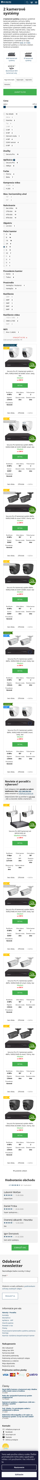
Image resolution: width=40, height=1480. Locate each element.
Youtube (9, 1437)
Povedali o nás (7, 1325)
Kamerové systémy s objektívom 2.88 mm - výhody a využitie (19, 1403)
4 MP (9, 139)
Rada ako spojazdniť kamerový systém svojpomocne (17, 1396)
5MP (9, 303)
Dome (10, 274)
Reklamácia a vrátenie (10, 1361)
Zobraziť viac (20, 1247)
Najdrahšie (29, 80)
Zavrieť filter (20, 92)
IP (24, 43)
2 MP (9, 126)
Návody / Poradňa (9, 1312)
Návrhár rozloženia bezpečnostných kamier (18, 1336)
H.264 (9, 185)
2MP (9, 297)
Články (4, 1328)
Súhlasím (19, 1474)
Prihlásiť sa (10, 1296)
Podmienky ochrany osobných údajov (16, 1358)
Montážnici (6, 1318)
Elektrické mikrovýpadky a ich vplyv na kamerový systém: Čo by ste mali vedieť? (18, 1415)
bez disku (11, 208)
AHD (21, 43)
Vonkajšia (11, 288)
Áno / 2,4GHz (12, 332)
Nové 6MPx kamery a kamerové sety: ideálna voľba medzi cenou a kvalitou (19, 1390)
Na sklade (11, 114)
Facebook (9, 1432)
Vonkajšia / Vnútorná (15, 285)
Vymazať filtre (19, 337)
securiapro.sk (11, 1434)
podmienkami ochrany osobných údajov (18, 1287)
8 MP (9, 133)
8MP (9, 306)
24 (8, 244)
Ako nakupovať (7, 1348)
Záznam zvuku (12, 136)
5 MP (9, 130)
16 (9, 240)
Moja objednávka (8, 1363)
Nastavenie (19, 1467)
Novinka (10, 120)
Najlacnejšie (20, 80)
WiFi (28, 43)
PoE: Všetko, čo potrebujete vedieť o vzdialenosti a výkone (16, 1409)
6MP (9, 309)
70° (9, 197)
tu (2, 1462)
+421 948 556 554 (24, 791)
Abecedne (7, 84)
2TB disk (11, 211)
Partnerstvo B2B (8, 1353)
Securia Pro (12, 154)
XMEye (10, 166)
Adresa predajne (12, 1440)
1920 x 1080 (12, 317)
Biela (9, 177)
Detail (20, 385)
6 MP (9, 145)
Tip (8, 123)
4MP (9, 300)
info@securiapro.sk (26, 793)
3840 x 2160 (12, 321)
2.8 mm (10, 226)
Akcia (9, 117)
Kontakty (5, 1315)
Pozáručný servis (8, 1366)
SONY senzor (12, 142)
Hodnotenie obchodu (20, 1180)
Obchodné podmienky (10, 1356)
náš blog (32, 797)
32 (8, 253)
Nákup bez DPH (8, 1350)
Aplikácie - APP (7, 1320)
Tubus (10, 277)
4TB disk (11, 214)
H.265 (9, 188)
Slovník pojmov (7, 1323)
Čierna (10, 174)
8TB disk (11, 218)
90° (9, 200)
